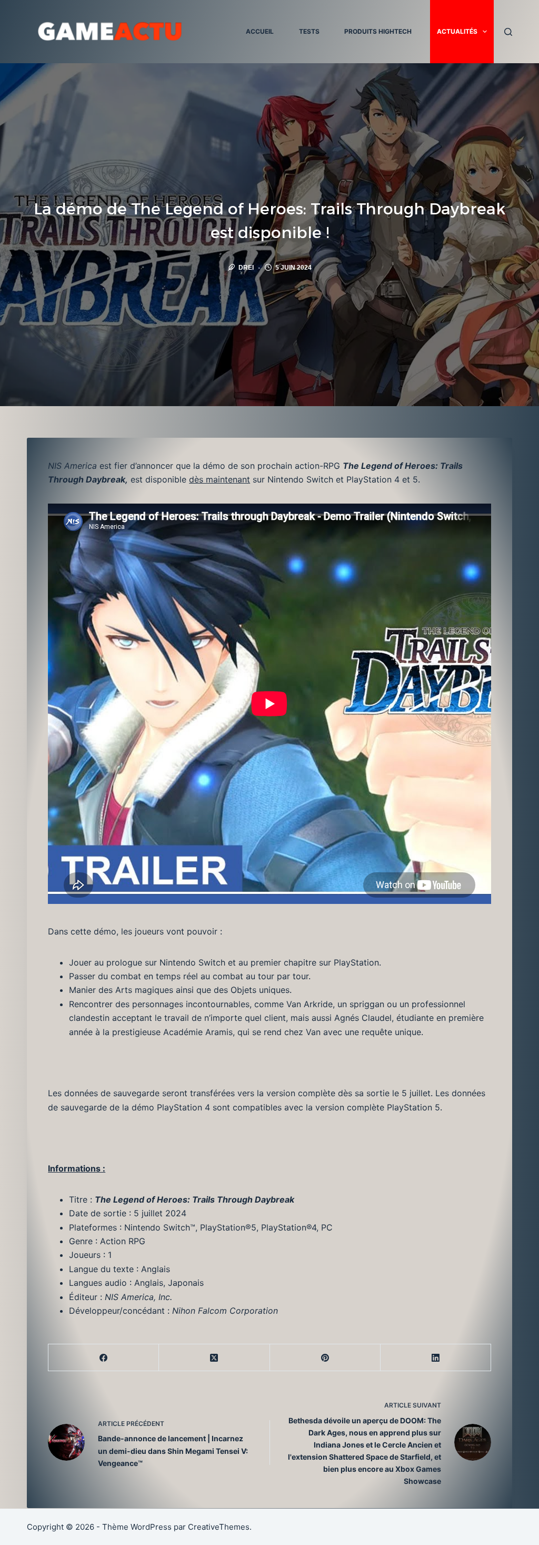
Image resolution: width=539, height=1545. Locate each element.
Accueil (260, 31)
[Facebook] (103, 1357)
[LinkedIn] (436, 1357)
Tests (309, 31)
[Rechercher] (508, 32)
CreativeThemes (218, 1527)
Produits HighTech (378, 31)
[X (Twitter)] (214, 1357)
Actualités (457, 31)
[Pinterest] (325, 1357)
